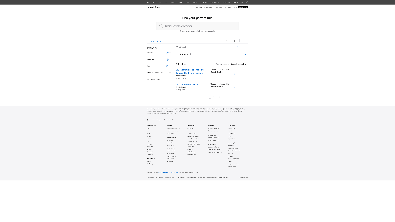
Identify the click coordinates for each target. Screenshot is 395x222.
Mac (148, 131)
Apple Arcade (171, 148)
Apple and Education (213, 137)
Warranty (230, 153)
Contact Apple (232, 166)
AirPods (149, 144)
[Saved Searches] (227, 41)
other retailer (174, 172)
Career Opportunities (234, 151)
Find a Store (190, 128)
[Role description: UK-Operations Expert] (246, 87)
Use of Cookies (191, 177)
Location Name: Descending (231, 64)
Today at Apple (191, 133)
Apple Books (170, 159)
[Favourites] (235, 41)
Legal (220, 177)
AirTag (149, 149)
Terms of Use (201, 177)
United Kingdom (243, 177)
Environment (231, 133)
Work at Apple (208, 7)
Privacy (230, 136)
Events (230, 161)
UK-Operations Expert (186, 84)
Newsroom (231, 145)
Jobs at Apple (153, 7)
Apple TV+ (170, 143)
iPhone (149, 136)
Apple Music (170, 145)
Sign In (234, 7)
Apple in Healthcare (213, 147)
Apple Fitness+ (171, 151)
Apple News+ (171, 153)
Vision (148, 141)
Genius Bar (190, 131)
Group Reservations (193, 136)
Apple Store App (192, 141)
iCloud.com (170, 133)
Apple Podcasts (171, 156)
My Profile (228, 7)
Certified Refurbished (193, 144)
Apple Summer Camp (193, 139)
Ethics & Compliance (233, 159)
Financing (190, 149)
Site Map (225, 177)
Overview (199, 7)
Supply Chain (231, 139)
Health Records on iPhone (215, 152)
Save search (244, 47)
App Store (170, 161)
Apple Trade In (191, 146)
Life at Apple (218, 7)
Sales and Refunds (211, 177)
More (245, 54)
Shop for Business (213, 131)
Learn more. (172, 113)
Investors (230, 156)
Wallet (149, 161)
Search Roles (243, 7)
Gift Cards (150, 154)
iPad (148, 133)
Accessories (150, 152)
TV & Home (150, 146)
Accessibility (231, 128)
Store (148, 128)
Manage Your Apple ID (173, 128)
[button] (242, 2)
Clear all (158, 41)
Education (230, 131)
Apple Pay (150, 164)
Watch (149, 139)
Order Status (191, 152)
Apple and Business (213, 128)
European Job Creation (234, 164)
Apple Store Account (173, 131)
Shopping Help (191, 154)
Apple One (170, 140)
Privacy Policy (182, 177)
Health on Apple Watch (214, 149)
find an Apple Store (163, 172)
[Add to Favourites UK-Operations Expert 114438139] (235, 87)
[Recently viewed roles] (244, 41)
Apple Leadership (233, 148)
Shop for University (213, 140)
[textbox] (197, 26)
